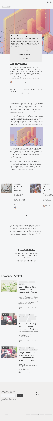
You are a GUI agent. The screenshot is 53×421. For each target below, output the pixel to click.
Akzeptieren (26, 50)
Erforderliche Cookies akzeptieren (26, 54)
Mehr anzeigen (26, 58)
